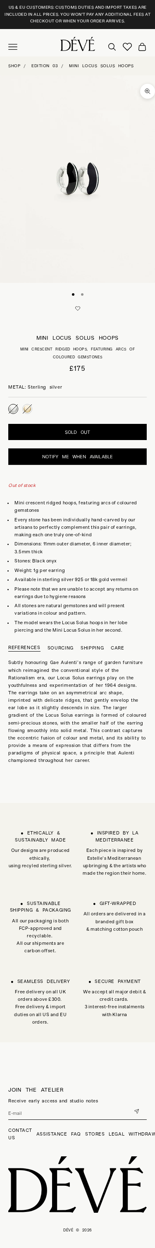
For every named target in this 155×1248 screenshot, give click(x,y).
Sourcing (61, 647)
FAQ (76, 1133)
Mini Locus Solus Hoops (101, 65)
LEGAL (116, 1133)
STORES (95, 1133)
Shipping (92, 647)
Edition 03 (44, 65)
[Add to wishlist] (77, 308)
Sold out (77, 432)
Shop (14, 65)
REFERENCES (24, 647)
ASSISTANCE (51, 1133)
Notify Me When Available (77, 457)
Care (117, 647)
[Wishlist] (127, 46)
